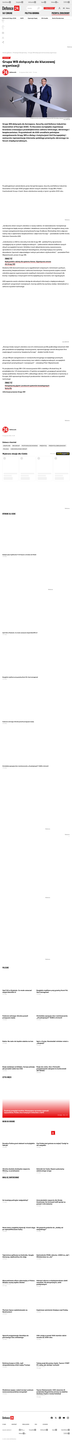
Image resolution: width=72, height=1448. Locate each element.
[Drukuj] (3, 33)
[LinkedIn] (60, 1418)
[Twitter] (55, 1418)
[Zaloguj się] (59, 8)
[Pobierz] (3, 37)
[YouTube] (64, 1418)
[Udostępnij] (3, 42)
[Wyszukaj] (38, 8)
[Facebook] (51, 1418)
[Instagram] (68, 1418)
